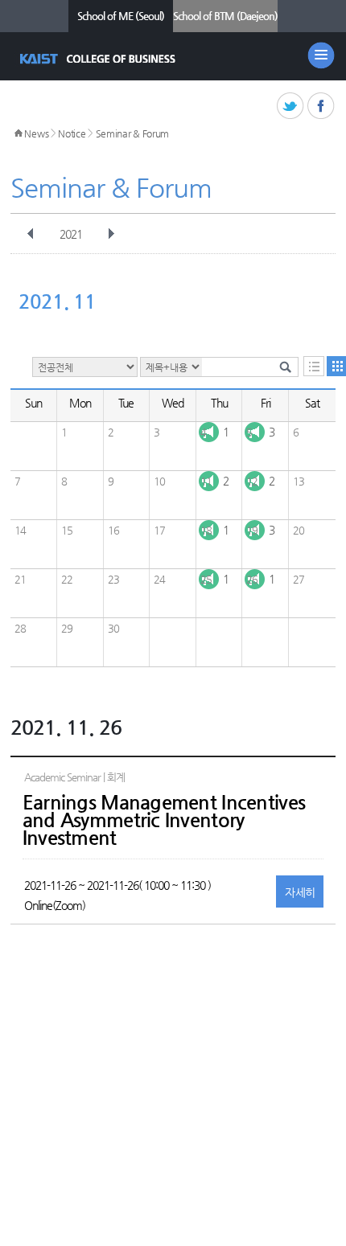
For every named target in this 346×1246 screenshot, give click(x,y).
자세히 (300, 892)
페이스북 (321, 106)
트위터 (291, 106)
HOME (18, 133)
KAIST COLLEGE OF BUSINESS (99, 59)
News (36, 133)
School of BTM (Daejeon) (225, 16)
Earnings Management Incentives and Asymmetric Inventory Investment (164, 820)
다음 (111, 234)
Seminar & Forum (133, 133)
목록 (313, 366)
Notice (71, 133)
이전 (30, 234)
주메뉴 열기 (321, 55)
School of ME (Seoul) (120, 16)
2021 (71, 233)
